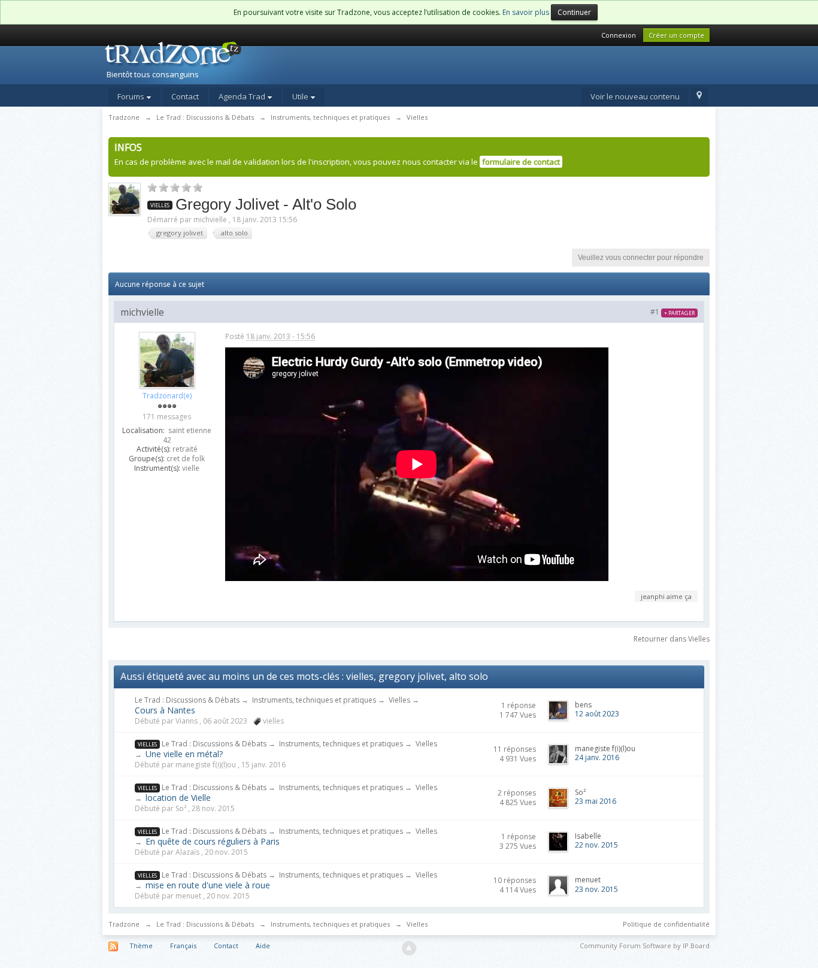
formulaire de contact (521, 161)
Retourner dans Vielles (672, 639)
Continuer (574, 12)
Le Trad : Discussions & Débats (187, 700)
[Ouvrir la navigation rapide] (699, 97)
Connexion (618, 35)
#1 (672, 312)
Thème (141, 945)
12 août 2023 (597, 714)
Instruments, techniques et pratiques (314, 700)
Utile (301, 96)
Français (183, 945)
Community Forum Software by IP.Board (645, 945)
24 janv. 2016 (597, 757)
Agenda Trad (243, 96)
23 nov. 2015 (596, 889)
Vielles (399, 700)
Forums (131, 96)
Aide (263, 945)
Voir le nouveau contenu (635, 96)
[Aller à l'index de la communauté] (206, 61)
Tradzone (124, 923)
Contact (185, 96)
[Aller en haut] (409, 948)
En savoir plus (525, 12)
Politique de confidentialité (666, 923)
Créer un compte (676, 35)
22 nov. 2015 (596, 845)
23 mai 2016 (595, 801)
